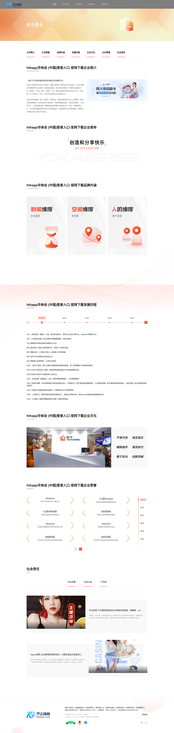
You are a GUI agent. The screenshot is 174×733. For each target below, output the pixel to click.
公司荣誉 (46, 52)
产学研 (103, 582)
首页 (54, 4)
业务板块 (79, 4)
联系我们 (104, 4)
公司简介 (31, 52)
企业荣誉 (106, 52)
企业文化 (91, 52)
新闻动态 (91, 4)
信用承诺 (144, 714)
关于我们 (66, 4)
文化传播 (71, 582)
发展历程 (76, 52)
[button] (28, 322)
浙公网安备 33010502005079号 (128, 710)
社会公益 (88, 582)
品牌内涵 (61, 52)
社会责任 (121, 52)
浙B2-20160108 (111, 710)
